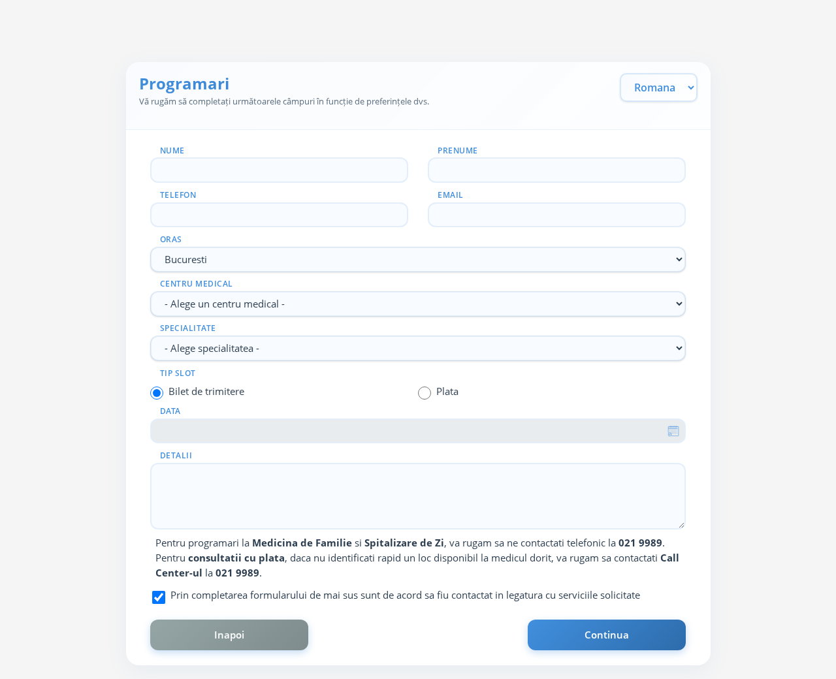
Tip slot (178, 373)
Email (451, 194)
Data (170, 411)
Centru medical (196, 283)
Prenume (458, 150)
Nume (172, 150)
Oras (171, 239)
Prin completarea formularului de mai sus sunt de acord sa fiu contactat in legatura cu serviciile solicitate (405, 594)
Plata (447, 391)
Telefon (178, 194)
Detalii (176, 455)
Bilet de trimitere (206, 391)
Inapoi (229, 634)
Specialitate (188, 328)
